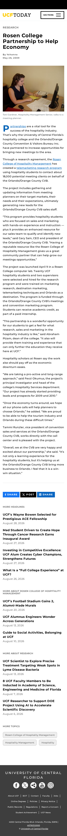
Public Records (15, 807)
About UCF (13, 796)
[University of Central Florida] (28, 4)
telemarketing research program (39, 168)
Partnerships (18, 126)
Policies (33, 801)
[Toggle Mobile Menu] (63, 4)
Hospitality (48, 742)
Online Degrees (18, 801)
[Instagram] (50, 785)
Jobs (56, 796)
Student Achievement (26, 812)
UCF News (46, 812)
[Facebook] (16, 785)
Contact (35, 796)
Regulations (32, 807)
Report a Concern (50, 807)
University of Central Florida (33, 775)
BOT (25, 796)
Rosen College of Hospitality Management (30, 735)
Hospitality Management (19, 742)
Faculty (46, 796)
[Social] (33, 785)
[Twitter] (25, 785)
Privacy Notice (48, 801)
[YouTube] (42, 785)
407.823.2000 (33, 825)
